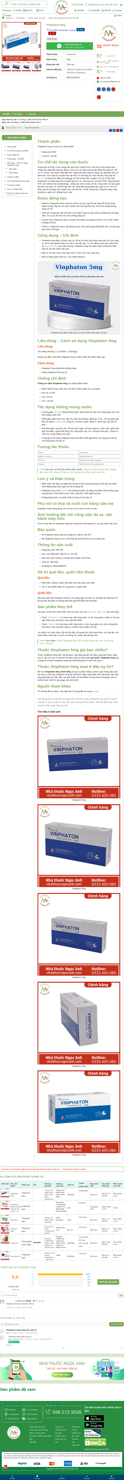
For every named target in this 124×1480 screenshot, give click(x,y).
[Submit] (6, 4)
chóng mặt (60, 422)
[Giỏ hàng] (120, 4)
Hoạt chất (75, 1445)
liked (12, 1410)
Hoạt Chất (107, 10)
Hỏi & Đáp (19, 114)
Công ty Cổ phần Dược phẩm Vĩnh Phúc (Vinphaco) (49, 1194)
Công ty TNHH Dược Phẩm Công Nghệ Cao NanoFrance (49, 1243)
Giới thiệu (19, 10)
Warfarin (41, 460)
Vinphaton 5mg (14, 1195)
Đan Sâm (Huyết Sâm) (83, 1243)
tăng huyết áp (51, 246)
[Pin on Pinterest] (117, 130)
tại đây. (95, 691)
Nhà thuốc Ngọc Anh (97, 612)
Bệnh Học (29, 10)
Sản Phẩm (80, 10)
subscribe (32, 1410)
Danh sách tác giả (60, 1440)
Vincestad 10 (15, 1256)
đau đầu (57, 412)
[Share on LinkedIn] (121, 130)
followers (13, 1414)
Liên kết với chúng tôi (13, 1406)
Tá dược (119, 15)
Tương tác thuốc (53, 447)
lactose (64, 490)
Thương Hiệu (95, 10)
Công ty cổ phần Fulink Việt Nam (49, 1220)
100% (87, 1274)
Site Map (32, 1442)
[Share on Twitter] (114, 130)
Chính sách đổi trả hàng (38, 1430)
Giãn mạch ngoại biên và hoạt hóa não (63, 18)
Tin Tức (41, 10)
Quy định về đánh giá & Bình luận (40, 1437)
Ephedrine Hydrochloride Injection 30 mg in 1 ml (16, 1208)
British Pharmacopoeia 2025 (97, 1449)
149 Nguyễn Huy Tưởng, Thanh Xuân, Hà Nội (103, 5)
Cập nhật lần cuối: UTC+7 (25, 119)
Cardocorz (15, 1243)
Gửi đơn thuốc (60, 1430)
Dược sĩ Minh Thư (13, 128)
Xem (82, 30)
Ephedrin (82, 1203)
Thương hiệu (75, 1440)
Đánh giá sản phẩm (108, 1282)
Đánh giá (33, 114)
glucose (41, 178)
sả (59, 545)
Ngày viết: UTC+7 (21, 122)
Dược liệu (118, 10)
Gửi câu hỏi (116, 1324)
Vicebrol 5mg (14, 1230)
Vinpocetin (71, 54)
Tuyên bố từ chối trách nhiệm (74, 1169)
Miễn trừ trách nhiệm (37, 1433)
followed (31, 1414)
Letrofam (14, 1220)
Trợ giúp (8, 15)
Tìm (121, 1295)
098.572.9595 (78, 5)
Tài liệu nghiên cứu (76, 1431)
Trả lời (8, 1345)
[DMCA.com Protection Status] (95, 1442)
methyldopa (47, 456)
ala (68, 493)
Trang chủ (8, 10)
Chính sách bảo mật (37, 1427)
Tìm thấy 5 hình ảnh (49, 711)
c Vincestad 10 (53, 617)
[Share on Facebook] (110, 130)
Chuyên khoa (60, 1436)
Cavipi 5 (51, 624)
